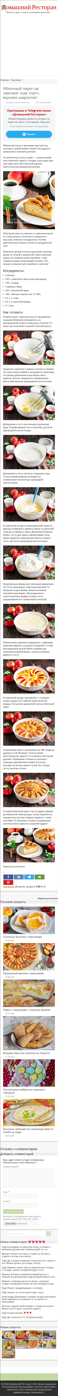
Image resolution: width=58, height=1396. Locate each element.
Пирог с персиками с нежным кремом (26, 1009)
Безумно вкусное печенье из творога (26, 1053)
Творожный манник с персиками (23, 973)
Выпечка (16, 80)
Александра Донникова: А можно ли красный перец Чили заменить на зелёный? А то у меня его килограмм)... (29, 1299)
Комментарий (11, 1166)
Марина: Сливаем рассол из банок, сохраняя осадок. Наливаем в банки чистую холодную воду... (28, 1282)
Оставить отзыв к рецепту (17, 102)
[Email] (39, 877)
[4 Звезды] (11, 887)
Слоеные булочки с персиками (22, 936)
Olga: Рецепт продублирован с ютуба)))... (23, 1288)
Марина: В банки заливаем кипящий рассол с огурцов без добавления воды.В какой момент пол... (29, 1275)
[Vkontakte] (19, 877)
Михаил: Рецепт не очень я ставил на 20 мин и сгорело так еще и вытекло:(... (26, 1255)
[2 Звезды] (6, 887)
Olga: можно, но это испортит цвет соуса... (23, 1292)
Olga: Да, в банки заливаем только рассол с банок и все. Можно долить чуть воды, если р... (28, 1262)
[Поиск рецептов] (48, 1233)
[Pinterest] (8, 882)
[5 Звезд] (13, 887)
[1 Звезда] (4, 887)
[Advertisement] (29, 46)
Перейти (31, 134)
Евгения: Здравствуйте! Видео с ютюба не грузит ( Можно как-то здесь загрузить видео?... (28, 1307)
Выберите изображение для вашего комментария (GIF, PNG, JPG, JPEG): (22, 1217)
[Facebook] (8, 877)
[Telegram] (29, 877)
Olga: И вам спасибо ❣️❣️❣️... (17, 1313)
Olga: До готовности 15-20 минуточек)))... (23, 1317)
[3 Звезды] (9, 887)
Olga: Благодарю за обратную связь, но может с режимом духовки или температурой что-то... (26, 1248)
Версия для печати (48, 898)
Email (7, 1201)
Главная (4, 80)
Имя (6, 1192)
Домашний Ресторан (29, 7)
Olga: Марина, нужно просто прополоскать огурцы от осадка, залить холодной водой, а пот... (28, 1268)
